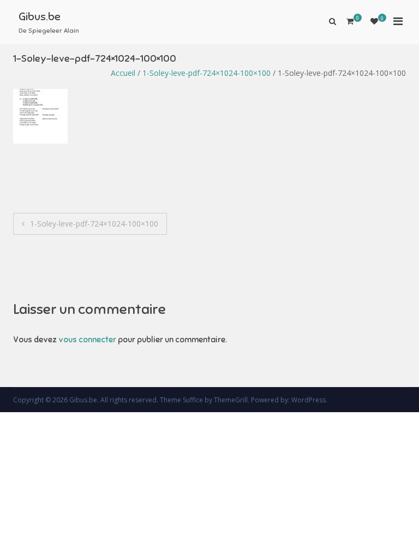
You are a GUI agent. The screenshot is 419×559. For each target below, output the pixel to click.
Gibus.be (40, 16)
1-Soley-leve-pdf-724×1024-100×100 (206, 73)
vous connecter (87, 339)
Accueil (123, 73)
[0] (374, 21)
